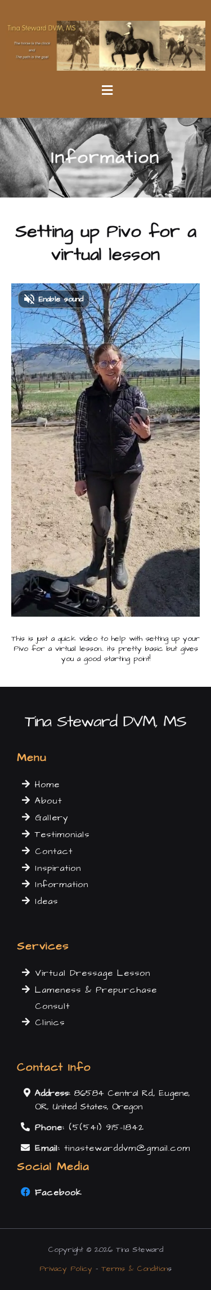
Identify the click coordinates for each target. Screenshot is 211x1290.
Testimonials (62, 834)
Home (47, 784)
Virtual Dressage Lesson (92, 973)
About (48, 801)
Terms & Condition (134, 1268)
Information (61, 884)
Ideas (46, 901)
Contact (54, 851)
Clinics (50, 1022)
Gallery (52, 817)
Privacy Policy (65, 1268)
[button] (105, 91)
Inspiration (58, 868)
